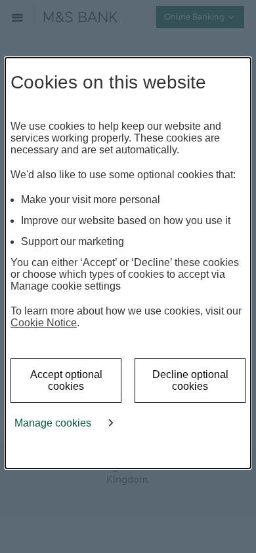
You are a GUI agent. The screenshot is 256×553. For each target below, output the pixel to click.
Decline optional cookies (190, 380)
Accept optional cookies (66, 380)
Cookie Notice (44, 322)
